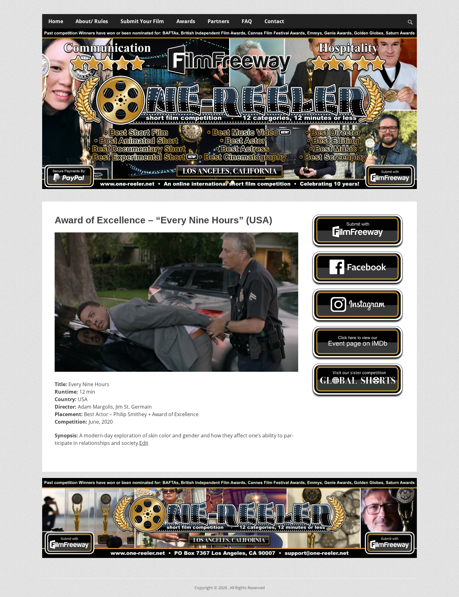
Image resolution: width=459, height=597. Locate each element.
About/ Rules (92, 21)
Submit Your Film (142, 21)
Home (55, 21)
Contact (274, 21)
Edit (143, 443)
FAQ (247, 21)
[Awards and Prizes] (229, 108)
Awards (185, 21)
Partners (218, 21)
